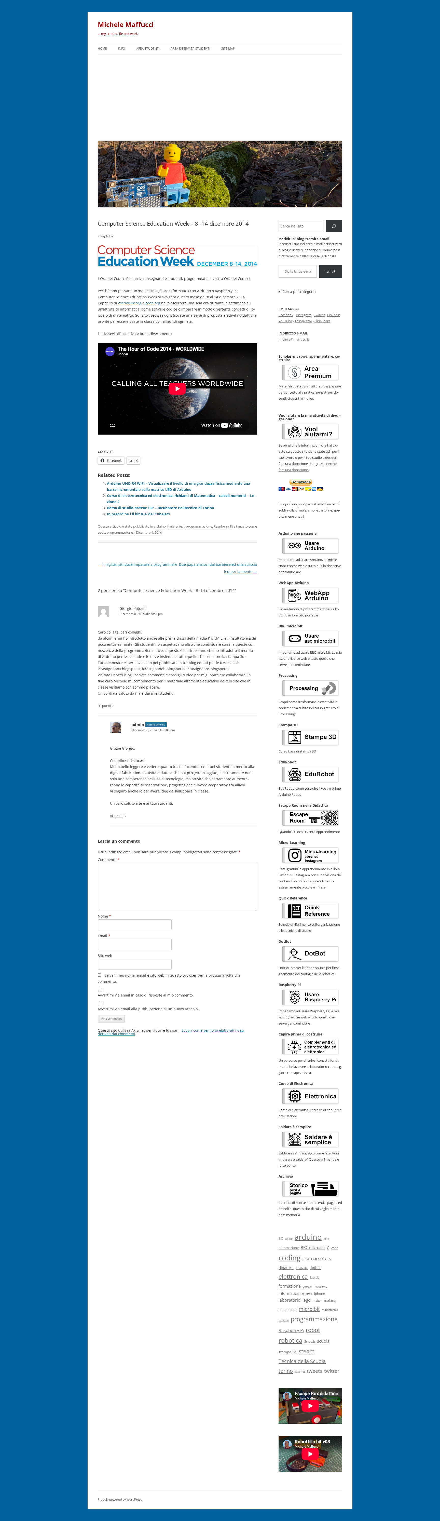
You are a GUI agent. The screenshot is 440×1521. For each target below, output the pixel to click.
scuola (323, 1341)
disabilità (302, 1268)
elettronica (293, 1276)
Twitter (319, 315)
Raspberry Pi (223, 526)
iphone (319, 1293)
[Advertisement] (220, 96)
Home (102, 48)
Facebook (286, 315)
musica (284, 1320)
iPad (309, 1294)
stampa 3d (288, 1352)
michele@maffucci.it (294, 339)
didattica (286, 1267)
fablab (314, 1277)
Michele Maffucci (126, 24)
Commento (108, 859)
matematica (288, 1309)
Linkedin (333, 315)
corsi (305, 1259)
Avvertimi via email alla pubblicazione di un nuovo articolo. (148, 1008)
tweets (314, 1371)
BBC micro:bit (313, 1247)
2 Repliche (105, 236)
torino (286, 1370)
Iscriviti (330, 271)
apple (289, 1239)
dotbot (315, 1267)
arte (326, 1239)
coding (289, 1257)
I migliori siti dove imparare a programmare (137, 564)
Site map (228, 48)
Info (121, 48)
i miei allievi (175, 526)
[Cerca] (334, 226)
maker (317, 1300)
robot (313, 1330)
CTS (328, 1259)
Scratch (309, 1341)
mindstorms (330, 1310)
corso (317, 1258)
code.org (152, 303)
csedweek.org (129, 303)
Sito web (105, 955)
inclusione (320, 1286)
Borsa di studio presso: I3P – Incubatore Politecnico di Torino (160, 507)
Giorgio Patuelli (132, 608)
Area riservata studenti (190, 48)
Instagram (303, 315)
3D (281, 1238)
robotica (290, 1340)
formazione (290, 1286)
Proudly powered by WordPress (120, 1499)
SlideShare (322, 321)
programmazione (199, 526)
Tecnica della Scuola (302, 1361)
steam (306, 1351)
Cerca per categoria (299, 291)
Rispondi (104, 705)
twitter (331, 1370)
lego (306, 1300)
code (101, 532)
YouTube (285, 321)
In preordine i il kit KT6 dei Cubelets (138, 514)
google (307, 1286)
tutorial (300, 1372)
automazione (289, 1247)
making (330, 1300)
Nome (104, 916)
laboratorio (289, 1300)
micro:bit (309, 1308)
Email (104, 935)
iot (302, 1293)
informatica (289, 1293)
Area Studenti (147, 48)
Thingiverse (303, 321)
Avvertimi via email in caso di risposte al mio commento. (146, 995)
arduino (160, 526)
